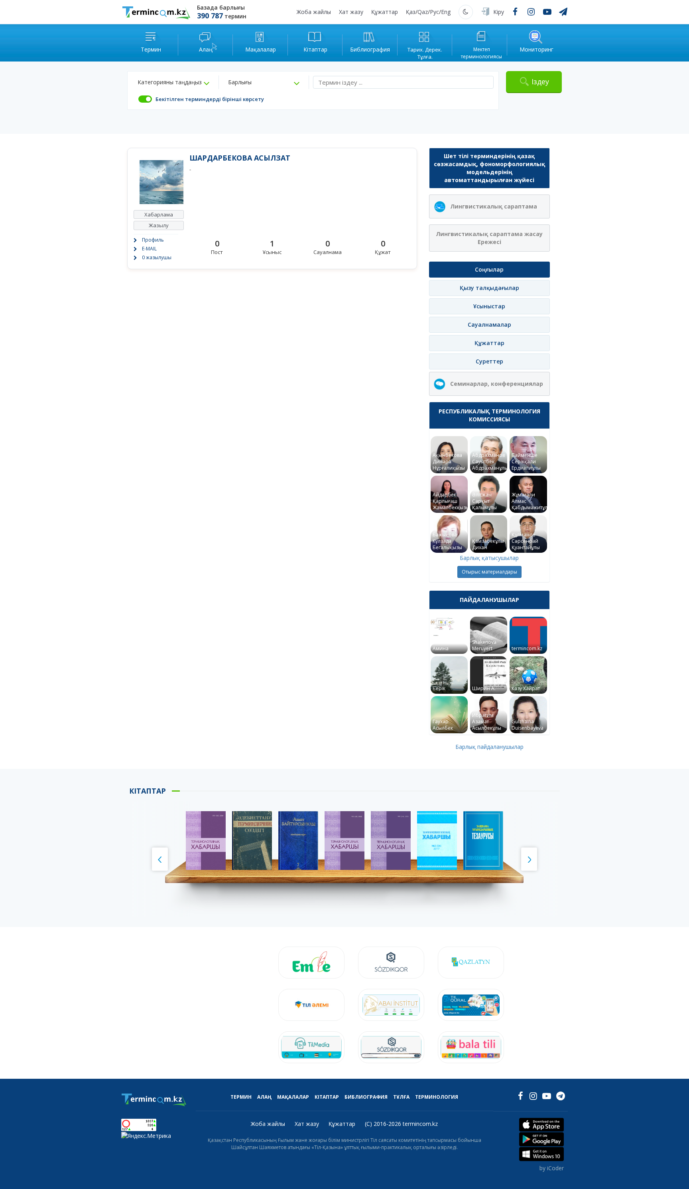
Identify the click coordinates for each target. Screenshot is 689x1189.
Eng (446, 12)
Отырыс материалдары (489, 571)
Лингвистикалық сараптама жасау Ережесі (489, 238)
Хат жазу (351, 12)
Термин (241, 1097)
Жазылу (159, 225)
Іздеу (540, 81)
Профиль (153, 239)
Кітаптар (327, 1097)
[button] (173, 82)
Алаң (264, 1097)
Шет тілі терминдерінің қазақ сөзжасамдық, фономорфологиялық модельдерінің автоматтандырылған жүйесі (489, 168)
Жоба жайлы (314, 12)
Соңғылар (489, 269)
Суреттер (489, 361)
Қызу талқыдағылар (489, 288)
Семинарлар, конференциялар (496, 383)
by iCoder (551, 1168)
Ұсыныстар (489, 306)
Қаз (410, 12)
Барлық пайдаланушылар (489, 746)
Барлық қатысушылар (489, 558)
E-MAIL (149, 248)
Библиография (366, 1097)
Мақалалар (293, 1097)
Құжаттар (384, 12)
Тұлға (401, 1097)
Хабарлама (158, 214)
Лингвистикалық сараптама (493, 206)
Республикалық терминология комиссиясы (489, 415)
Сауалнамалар (489, 324)
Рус (434, 12)
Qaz (422, 12)
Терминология (436, 1097)
